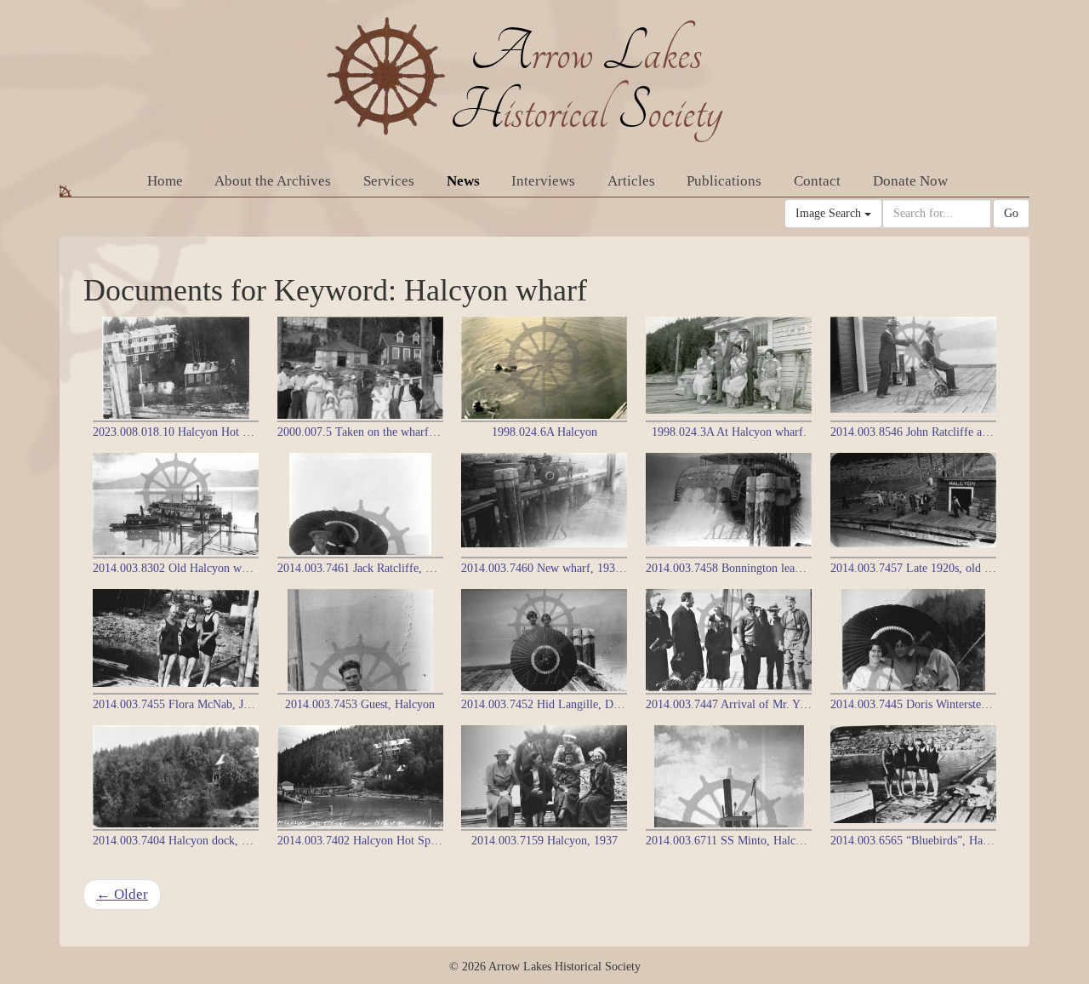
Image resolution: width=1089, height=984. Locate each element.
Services (388, 181)
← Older (122, 894)
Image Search (829, 213)
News (463, 181)
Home (165, 181)
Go (1011, 213)
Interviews (543, 181)
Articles (631, 181)
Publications (724, 181)
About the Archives (272, 181)
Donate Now (910, 181)
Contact (817, 181)
